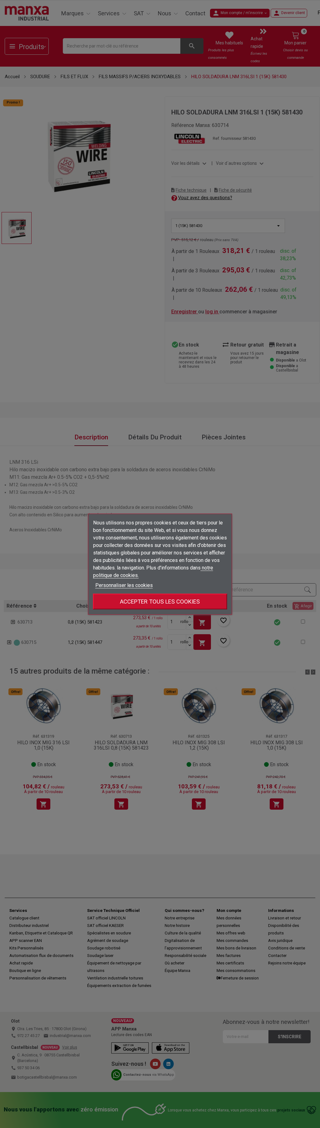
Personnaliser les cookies (124, 585)
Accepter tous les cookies (160, 601)
